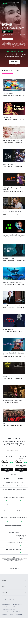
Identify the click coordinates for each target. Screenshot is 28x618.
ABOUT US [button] (4, 592)
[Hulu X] (7, 599)
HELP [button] (3, 586)
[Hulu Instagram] (13, 599)
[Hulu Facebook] (3, 599)
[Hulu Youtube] (11, 599)
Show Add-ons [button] (12, 568)
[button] (7, 70)
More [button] (20, 28)
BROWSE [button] (4, 580)
